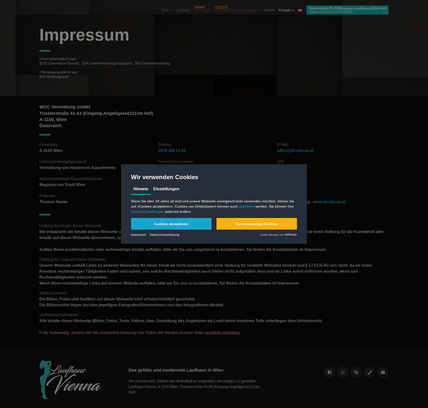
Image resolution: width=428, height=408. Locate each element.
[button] (171, 224)
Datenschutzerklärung (164, 235)
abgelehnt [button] (246, 206)
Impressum (138, 235)
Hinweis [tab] (141, 189)
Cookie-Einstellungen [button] (147, 212)
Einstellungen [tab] (166, 189)
